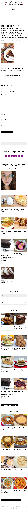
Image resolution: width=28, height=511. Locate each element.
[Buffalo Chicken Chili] (20, 489)
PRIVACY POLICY (14, 508)
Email (3, 120)
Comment (4, 94)
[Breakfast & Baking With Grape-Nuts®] (20, 346)
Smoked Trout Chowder (18, 470)
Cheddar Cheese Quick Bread (19, 210)
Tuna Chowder (5, 449)
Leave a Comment (21, 40)
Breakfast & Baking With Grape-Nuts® (20, 349)
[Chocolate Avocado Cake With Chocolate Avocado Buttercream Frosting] (7, 245)
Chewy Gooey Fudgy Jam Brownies (20, 327)
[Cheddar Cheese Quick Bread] (20, 201)
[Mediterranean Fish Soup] (7, 467)
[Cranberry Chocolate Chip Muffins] (7, 346)
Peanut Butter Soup (20, 428)
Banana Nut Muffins (20, 231)
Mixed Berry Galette (20, 391)
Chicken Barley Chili (20, 449)
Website (3, 126)
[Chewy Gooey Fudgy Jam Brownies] (20, 325)
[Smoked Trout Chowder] (20, 467)
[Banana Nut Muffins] (20, 223)
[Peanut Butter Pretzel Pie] (7, 368)
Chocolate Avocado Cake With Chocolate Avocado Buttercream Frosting (7, 257)
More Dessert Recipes (10, 405)
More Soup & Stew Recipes (11, 500)
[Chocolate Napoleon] (20, 368)
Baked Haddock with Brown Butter (6, 232)
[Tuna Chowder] (7, 447)
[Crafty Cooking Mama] (14, 5)
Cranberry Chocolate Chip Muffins (7, 349)
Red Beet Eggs (18, 254)
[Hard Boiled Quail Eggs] (7, 201)
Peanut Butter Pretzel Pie (5, 370)
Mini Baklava (5, 327)
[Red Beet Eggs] (20, 245)
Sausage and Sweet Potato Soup (7, 491)
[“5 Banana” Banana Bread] (7, 273)
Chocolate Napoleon (20, 370)
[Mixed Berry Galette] (20, 389)
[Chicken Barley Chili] (20, 447)
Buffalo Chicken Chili (20, 491)
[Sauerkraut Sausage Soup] (7, 426)
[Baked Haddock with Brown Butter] (7, 223)
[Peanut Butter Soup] (20, 426)
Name (3, 114)
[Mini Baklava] (7, 325)
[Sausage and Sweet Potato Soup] (7, 489)
